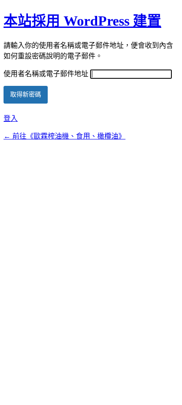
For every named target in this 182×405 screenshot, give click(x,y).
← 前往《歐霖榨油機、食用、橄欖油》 (64, 136)
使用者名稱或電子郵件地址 (46, 73)
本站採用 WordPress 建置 (82, 21)
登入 (11, 118)
